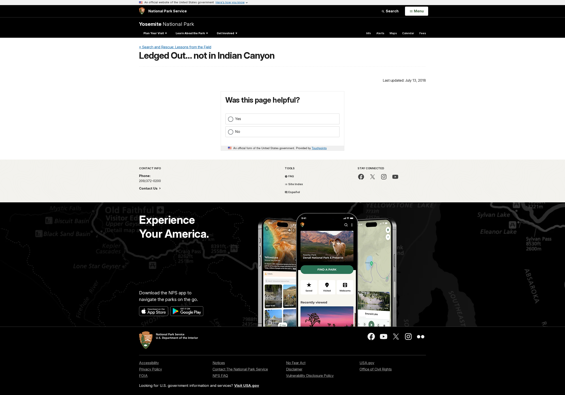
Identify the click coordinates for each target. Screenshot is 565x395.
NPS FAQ (220, 375)
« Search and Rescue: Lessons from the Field (175, 47)
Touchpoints (319, 148)
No (237, 131)
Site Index (295, 184)
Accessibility (149, 363)
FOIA (143, 375)
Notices (219, 363)
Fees (422, 33)
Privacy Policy (150, 369)
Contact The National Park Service (240, 369)
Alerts (380, 33)
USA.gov (367, 363)
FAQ (291, 176)
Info (368, 33)
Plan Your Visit (153, 33)
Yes (238, 119)
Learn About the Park (190, 33)
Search (392, 11)
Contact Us (148, 188)
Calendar (408, 33)
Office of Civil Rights (376, 369)
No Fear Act (295, 363)
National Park (166, 24)
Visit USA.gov (246, 385)
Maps (393, 33)
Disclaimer (294, 369)
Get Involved (225, 33)
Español (294, 192)
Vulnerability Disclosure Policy (310, 375)
